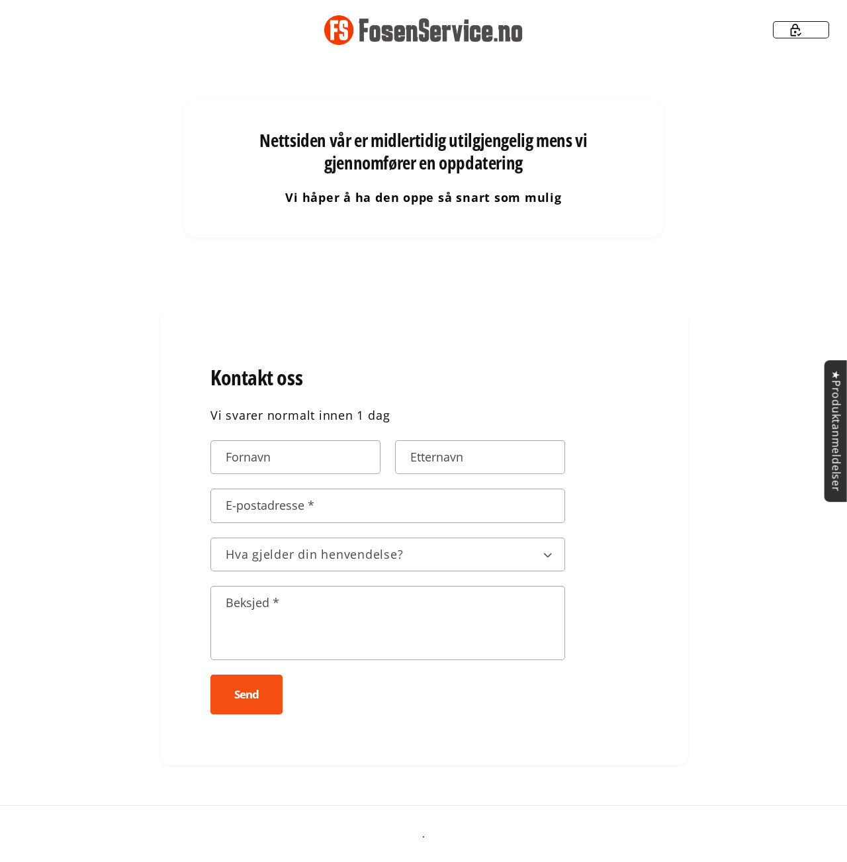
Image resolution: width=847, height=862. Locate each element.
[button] (801, 29)
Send (246, 694)
